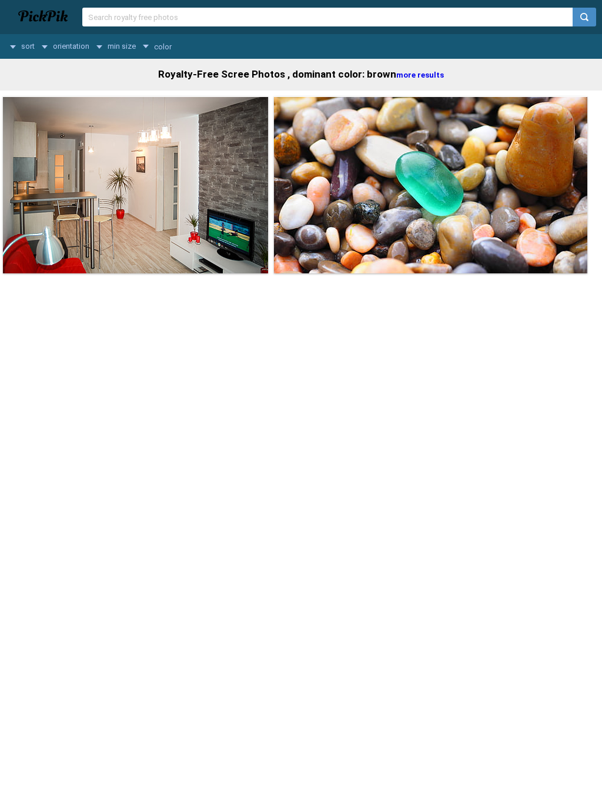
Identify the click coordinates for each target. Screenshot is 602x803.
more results (420, 75)
